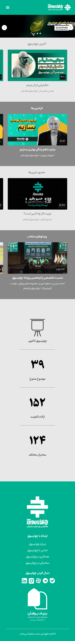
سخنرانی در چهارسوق (37, 563)
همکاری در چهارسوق (37, 557)
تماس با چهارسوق (37, 550)
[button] (40, 33)
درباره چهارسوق (37, 544)
